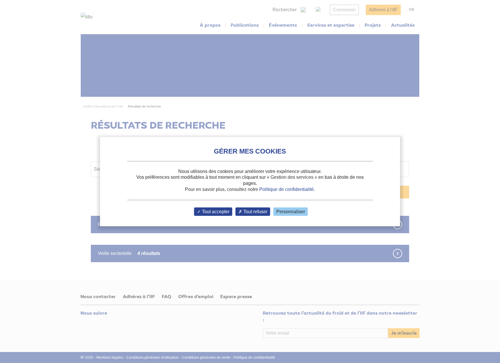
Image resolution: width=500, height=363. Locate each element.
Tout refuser (254, 211)
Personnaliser (290, 211)
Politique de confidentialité (286, 189)
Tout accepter (215, 211)
